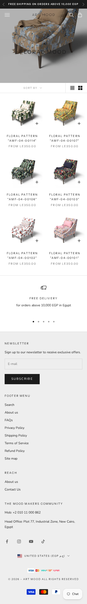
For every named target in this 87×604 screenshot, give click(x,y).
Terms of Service (17, 443)
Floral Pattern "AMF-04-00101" (64, 255)
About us (11, 412)
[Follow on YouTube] (31, 541)
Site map (11, 458)
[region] (43, 299)
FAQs (9, 420)
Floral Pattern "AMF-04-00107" (64, 138)
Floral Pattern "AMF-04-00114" (22, 138)
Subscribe (22, 379)
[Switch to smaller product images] (80, 88)
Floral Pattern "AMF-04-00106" (22, 197)
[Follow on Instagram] (19, 541)
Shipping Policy (16, 435)
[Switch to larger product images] (72, 88)
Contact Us (13, 489)
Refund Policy (15, 451)
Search (9, 405)
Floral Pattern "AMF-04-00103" (64, 197)
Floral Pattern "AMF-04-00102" (22, 255)
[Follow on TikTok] (43, 541)
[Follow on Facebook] (7, 541)
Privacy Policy (14, 428)
